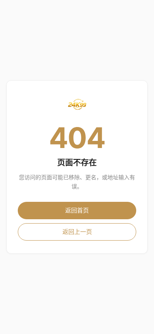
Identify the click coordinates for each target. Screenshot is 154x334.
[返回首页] (77, 104)
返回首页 (77, 210)
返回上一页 (77, 231)
